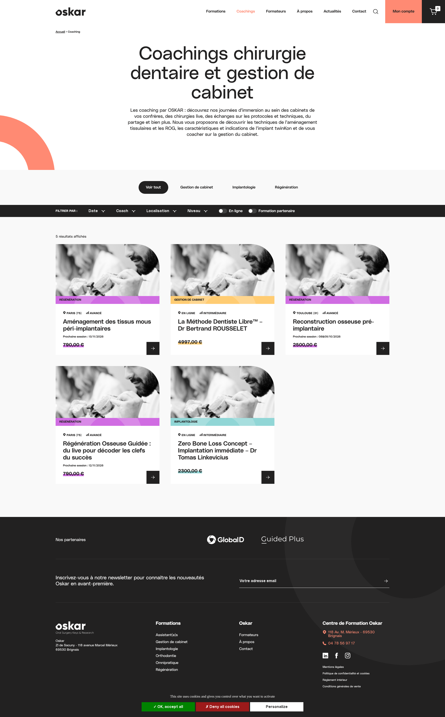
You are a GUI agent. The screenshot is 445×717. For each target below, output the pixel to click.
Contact (359, 11)
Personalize (277, 707)
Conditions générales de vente (342, 686)
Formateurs (276, 11)
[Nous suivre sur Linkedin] (325, 656)
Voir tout (153, 187)
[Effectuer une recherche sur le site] (376, 12)
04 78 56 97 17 (341, 643)
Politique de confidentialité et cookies (346, 673)
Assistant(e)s (167, 635)
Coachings (246, 11)
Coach (122, 211)
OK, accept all (169, 707)
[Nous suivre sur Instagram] (347, 656)
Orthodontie (166, 656)
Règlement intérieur (335, 680)
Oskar (245, 623)
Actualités (332, 11)
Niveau (194, 211)
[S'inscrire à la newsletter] (385, 581)
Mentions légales (333, 667)
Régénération (286, 187)
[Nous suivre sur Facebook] (336, 656)
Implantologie (243, 187)
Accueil (60, 32)
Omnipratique (167, 663)
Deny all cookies (224, 707)
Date (93, 211)
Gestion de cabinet (196, 187)
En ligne (236, 211)
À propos (304, 11)
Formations (216, 11)
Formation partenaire (277, 211)
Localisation (157, 211)
